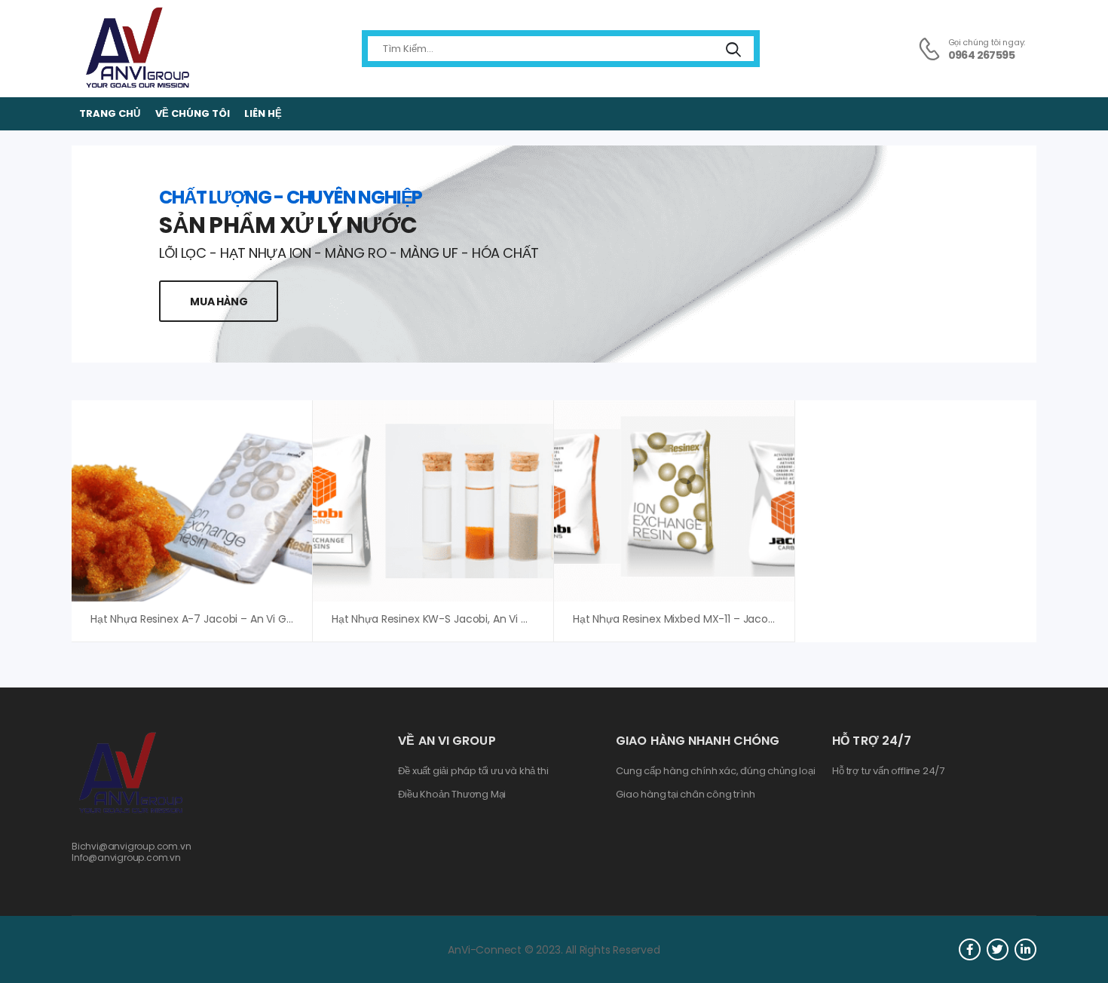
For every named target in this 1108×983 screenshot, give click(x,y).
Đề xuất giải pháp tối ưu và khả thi (473, 771)
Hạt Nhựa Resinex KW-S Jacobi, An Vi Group (442, 618)
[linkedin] (1025, 949)
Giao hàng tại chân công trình (685, 795)
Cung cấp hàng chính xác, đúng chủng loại (715, 771)
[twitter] (998, 949)
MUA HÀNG (218, 301)
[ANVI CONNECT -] (136, 48)
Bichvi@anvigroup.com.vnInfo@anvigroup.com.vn (131, 851)
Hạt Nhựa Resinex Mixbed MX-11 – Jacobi (675, 618)
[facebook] (970, 949)
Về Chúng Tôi (192, 113)
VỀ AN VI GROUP (446, 740)
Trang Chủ (109, 113)
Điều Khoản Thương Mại (452, 795)
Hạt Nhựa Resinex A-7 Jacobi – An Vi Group (200, 618)
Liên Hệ (263, 113)
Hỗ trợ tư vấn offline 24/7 (888, 771)
